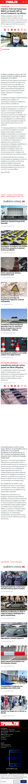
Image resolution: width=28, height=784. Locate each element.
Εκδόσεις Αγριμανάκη (5, 744)
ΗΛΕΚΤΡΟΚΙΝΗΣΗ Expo (6, 746)
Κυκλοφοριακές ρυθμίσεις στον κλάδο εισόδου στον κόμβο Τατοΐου (14, 354)
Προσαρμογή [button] (3, 781)
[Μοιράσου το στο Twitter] (8, 29)
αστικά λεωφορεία (11, 196)
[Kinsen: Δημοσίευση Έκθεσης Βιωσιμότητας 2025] (14, 264)
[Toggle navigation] (2, 2)
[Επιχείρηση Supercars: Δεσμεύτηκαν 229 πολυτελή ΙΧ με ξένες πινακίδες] (14, 578)
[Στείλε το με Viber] (21, 29)
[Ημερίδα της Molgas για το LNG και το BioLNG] (14, 702)
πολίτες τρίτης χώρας (16, 562)
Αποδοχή (23, 781)
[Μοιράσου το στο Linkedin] (11, 29)
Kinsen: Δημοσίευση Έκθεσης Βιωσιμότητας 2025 (11, 274)
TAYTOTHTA (3, 747)
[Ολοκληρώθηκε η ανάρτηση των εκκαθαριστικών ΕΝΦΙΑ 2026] (14, 677)
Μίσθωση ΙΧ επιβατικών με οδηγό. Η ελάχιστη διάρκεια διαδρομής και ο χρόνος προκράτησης (13, 613)
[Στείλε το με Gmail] (18, 29)
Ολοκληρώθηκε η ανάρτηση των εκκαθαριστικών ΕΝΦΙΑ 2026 (12, 687)
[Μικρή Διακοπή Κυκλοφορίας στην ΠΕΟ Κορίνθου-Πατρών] (14, 652)
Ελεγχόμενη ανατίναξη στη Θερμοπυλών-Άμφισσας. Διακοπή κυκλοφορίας (12, 300)
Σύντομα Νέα (5, 7)
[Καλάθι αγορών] (23, 2)
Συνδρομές (3, 737)
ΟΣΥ (23, 196)
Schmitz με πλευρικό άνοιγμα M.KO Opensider (13, 222)
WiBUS (3, 196)
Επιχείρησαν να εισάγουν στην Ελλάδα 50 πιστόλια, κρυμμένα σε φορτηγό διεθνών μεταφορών (14, 248)
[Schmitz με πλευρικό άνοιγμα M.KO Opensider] (14, 213)
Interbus (4, 195)
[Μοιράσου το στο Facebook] (5, 29)
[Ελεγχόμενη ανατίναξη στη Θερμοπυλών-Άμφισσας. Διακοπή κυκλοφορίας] (14, 289)
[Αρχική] (12, 2)
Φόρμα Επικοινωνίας (5, 736)
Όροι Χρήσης (4, 739)
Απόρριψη (17, 781)
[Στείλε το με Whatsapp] (25, 29)
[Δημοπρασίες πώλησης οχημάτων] (14, 629)
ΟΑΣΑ (18, 196)
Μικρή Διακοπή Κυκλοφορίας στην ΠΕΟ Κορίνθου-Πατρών (12, 662)
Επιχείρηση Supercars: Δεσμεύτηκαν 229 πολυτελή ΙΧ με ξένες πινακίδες (13, 588)
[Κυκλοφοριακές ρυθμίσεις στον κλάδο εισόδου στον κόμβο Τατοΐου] (14, 344)
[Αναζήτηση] (26, 2)
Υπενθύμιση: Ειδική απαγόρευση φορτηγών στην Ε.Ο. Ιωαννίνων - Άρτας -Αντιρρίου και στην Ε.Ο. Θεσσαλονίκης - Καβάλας (12, 327)
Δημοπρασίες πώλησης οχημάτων (12, 638)
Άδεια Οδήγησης (5, 562)
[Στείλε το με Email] (15, 29)
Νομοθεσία (14, 363)
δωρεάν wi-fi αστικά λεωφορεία (15, 195)
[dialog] (14, 779)
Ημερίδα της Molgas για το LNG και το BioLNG (13, 712)
